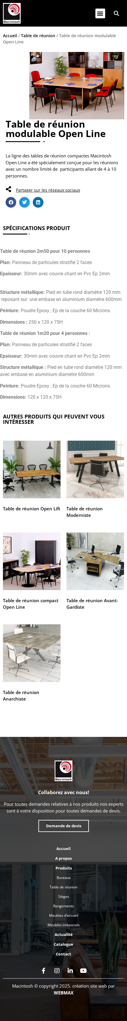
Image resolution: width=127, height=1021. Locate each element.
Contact (63, 954)
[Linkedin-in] (70, 971)
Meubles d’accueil (63, 915)
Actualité (64, 934)
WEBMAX (64, 993)
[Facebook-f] (44, 971)
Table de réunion (38, 35)
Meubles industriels (64, 924)
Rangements (63, 905)
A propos (63, 858)
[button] (100, 13)
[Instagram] (57, 971)
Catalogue (63, 944)
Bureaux (64, 877)
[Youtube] (83, 971)
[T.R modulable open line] (77, 85)
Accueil (10, 35)
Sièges (63, 896)
